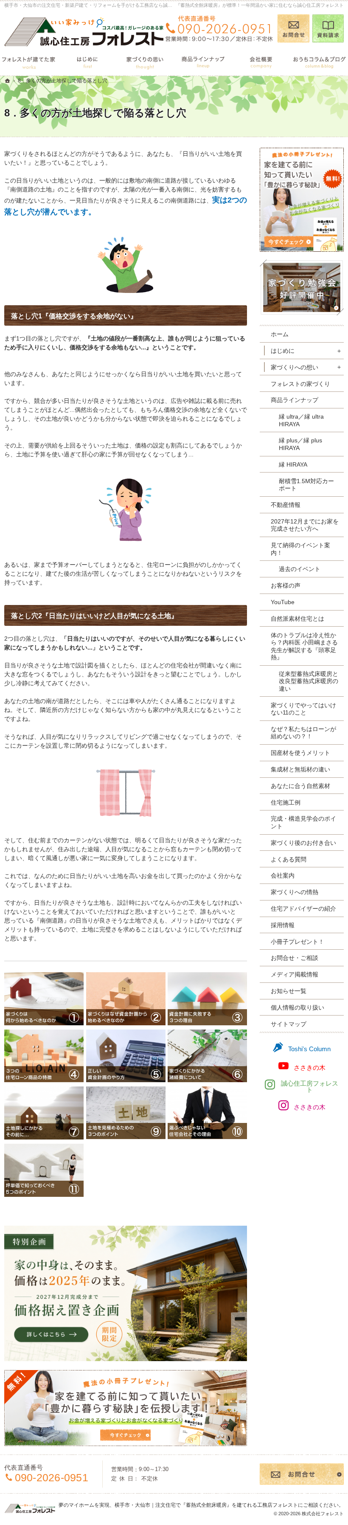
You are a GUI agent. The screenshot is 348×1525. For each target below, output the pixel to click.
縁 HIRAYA (293, 464)
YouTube (283, 602)
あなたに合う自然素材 (300, 785)
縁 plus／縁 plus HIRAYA (300, 444)
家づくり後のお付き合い (303, 842)
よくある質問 (288, 859)
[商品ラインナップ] (203, 61)
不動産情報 (285, 504)
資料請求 (328, 28)
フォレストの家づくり (300, 383)
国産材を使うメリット (300, 752)
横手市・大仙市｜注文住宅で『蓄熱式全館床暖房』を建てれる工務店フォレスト (206, 1505)
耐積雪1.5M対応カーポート (306, 485)
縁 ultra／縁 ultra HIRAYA (301, 420)
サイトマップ (288, 1024)
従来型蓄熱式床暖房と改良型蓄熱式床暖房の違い (308, 681)
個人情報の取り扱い (297, 1007)
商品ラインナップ (294, 400)
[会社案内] (261, 61)
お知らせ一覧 (288, 991)
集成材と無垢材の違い (300, 769)
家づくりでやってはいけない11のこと (303, 709)
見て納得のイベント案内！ (300, 549)
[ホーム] (7, 80)
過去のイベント (299, 569)
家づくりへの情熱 (294, 892)
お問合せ (293, 28)
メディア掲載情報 (294, 974)
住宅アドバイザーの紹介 (303, 908)
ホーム (280, 334)
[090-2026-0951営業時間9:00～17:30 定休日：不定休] (219, 28)
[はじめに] (87, 61)
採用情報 (283, 925)
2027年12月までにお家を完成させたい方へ (305, 525)
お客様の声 (285, 585)
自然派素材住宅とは (297, 618)
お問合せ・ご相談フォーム (302, 1474)
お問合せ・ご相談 (294, 957)
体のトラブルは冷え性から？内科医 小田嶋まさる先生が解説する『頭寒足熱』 (304, 646)
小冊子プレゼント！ (297, 941)
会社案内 (283, 875)
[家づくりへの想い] (145, 61)
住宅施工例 (285, 802)
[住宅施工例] (29, 61)
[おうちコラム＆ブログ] (319, 61)
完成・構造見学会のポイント (303, 822)
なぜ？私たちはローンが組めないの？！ (303, 733)
